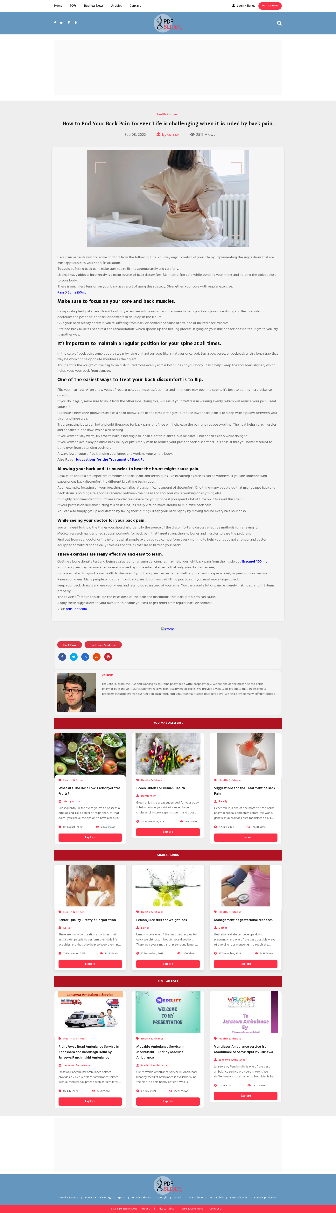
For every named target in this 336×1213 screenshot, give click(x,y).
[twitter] (61, 23)
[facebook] (56, 27)
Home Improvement (265, 1197)
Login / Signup (246, 5)
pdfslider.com (76, 609)
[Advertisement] (168, 67)
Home (58, 5)
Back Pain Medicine (103, 645)
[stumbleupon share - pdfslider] (97, 657)
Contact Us (215, 1209)
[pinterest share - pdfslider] (108, 657)
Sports (121, 1197)
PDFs (73, 5)
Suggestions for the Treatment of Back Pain (111, 460)
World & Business (68, 1197)
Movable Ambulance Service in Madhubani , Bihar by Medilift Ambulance (160, 1052)
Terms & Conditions (191, 1209)
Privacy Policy (166, 1209)
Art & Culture (195, 1197)
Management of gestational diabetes (243, 920)
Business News (93, 5)
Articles (116, 5)
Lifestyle (162, 1197)
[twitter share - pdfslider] (74, 657)
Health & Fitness (168, 114)
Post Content (270, 6)
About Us (146, 1209)
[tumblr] (76, 23)
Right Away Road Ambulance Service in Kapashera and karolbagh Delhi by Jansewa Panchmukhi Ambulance (89, 1052)
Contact (135, 5)
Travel (177, 1197)
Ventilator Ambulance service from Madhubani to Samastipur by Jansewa (243, 1049)
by (170, 135)
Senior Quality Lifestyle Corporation (87, 920)
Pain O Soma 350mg (71, 292)
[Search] (279, 23)
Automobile (216, 1197)
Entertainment (238, 1197)
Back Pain (69, 645)
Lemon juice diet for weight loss (161, 920)
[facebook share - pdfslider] (62, 657)
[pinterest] (69, 23)
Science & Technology (98, 1197)
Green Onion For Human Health (160, 788)
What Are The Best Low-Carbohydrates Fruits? (89, 791)
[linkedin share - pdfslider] (85, 657)
